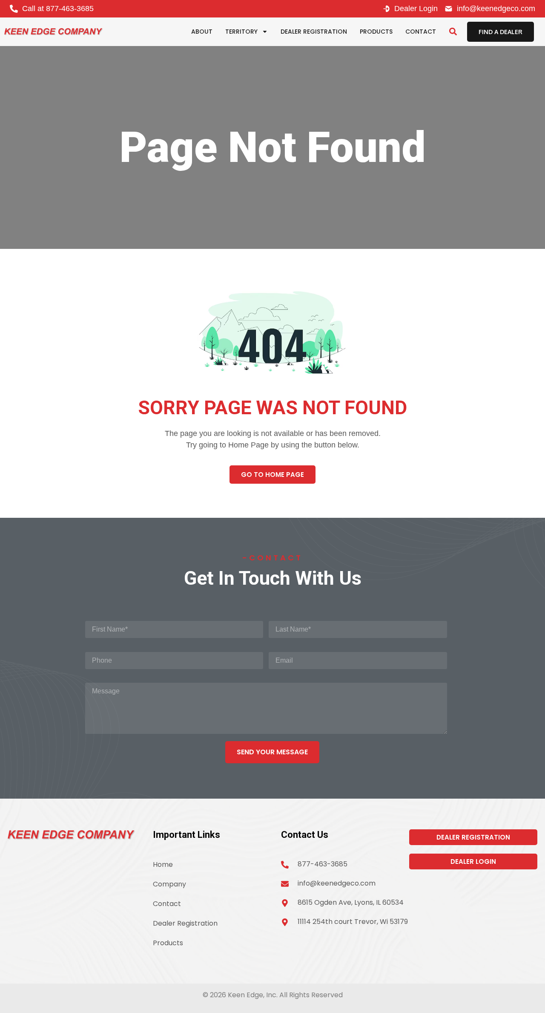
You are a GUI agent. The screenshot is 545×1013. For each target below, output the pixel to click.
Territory (241, 31)
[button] (453, 32)
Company (169, 884)
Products (376, 31)
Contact (420, 31)
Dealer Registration (314, 31)
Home (163, 864)
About (201, 31)
